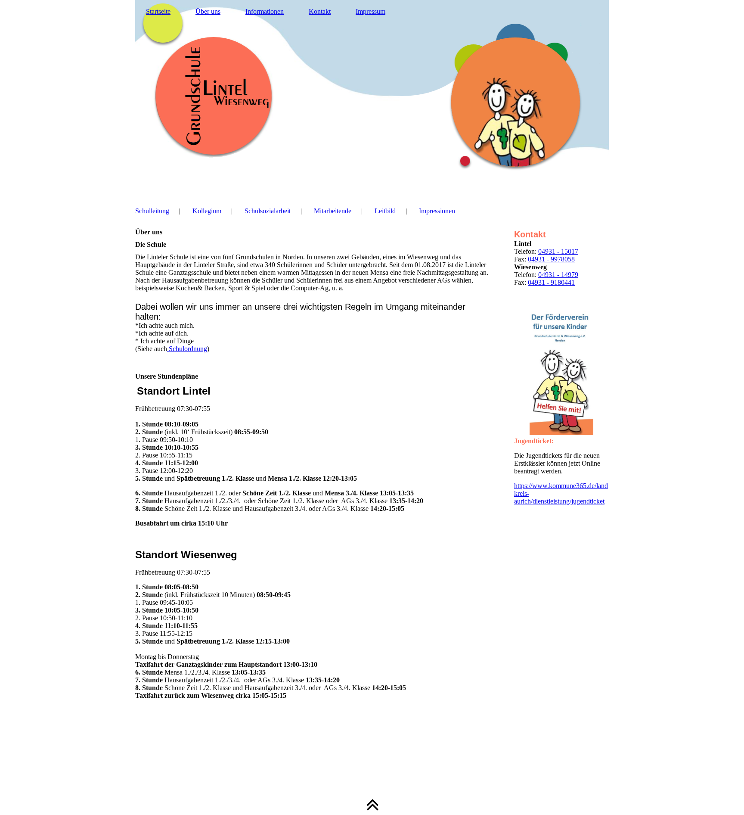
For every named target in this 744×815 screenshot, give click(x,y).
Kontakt (320, 11)
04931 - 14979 (558, 274)
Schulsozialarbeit (268, 211)
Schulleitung (152, 211)
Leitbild (385, 211)
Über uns (207, 11)
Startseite (158, 11)
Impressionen (437, 211)
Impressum (370, 11)
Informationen (264, 11)
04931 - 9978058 (551, 259)
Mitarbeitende (332, 211)
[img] (372, 97)
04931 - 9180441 (551, 282)
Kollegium (206, 211)
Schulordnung (187, 348)
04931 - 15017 (558, 251)
